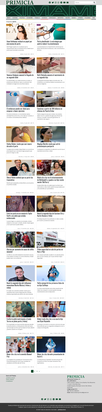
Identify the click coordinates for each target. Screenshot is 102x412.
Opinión (80, 17)
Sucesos (44, 17)
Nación (68, 17)
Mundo (74, 17)
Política (22, 17)
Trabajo (37, 17)
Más (93, 17)
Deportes (60, 17)
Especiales (52, 17)
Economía (30, 17)
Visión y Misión (10, 379)
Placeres (87, 17)
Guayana (14, 17)
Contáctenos (9, 381)
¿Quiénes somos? (10, 378)
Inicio (8, 17)
